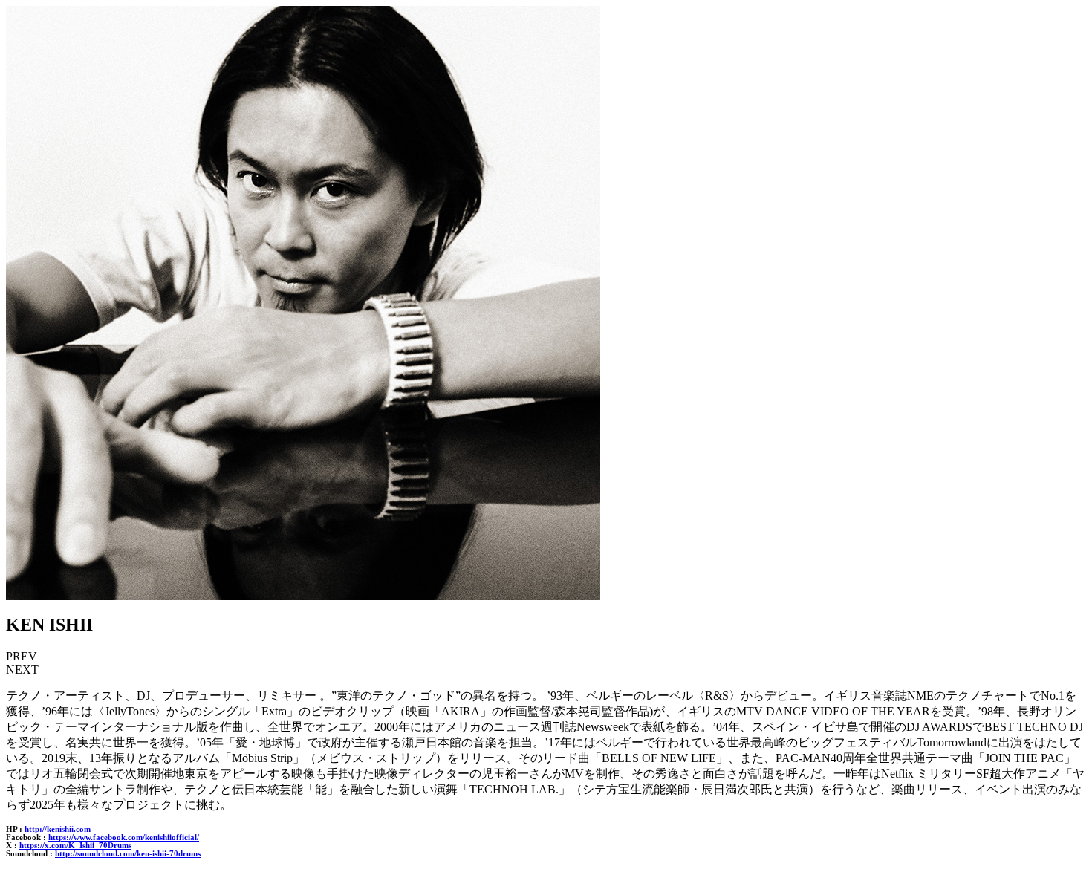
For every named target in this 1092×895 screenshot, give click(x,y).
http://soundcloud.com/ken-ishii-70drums (128, 854)
